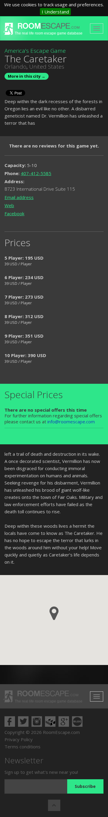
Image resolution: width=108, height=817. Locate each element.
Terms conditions (22, 747)
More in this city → (26, 76)
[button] (54, 613)
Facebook (14, 213)
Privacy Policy (18, 739)
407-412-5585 (36, 173)
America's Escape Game (35, 51)
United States (46, 66)
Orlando (15, 66)
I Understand (55, 12)
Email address (19, 197)
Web (9, 205)
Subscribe (85, 786)
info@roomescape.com (71, 422)
